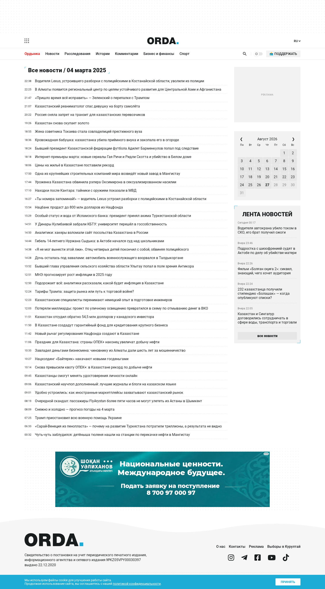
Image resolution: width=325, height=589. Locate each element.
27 (267, 185)
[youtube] (271, 559)
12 (259, 169)
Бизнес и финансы (158, 54)
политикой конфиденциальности (137, 583)
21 (276, 177)
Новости (52, 54)
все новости (267, 336)
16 (293, 169)
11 (250, 169)
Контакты (237, 546)
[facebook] (257, 559)
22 (284, 177)
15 (284, 169)
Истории (103, 54)
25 (250, 185)
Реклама (256, 546)
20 (267, 177)
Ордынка (32, 54)
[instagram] (231, 559)
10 (242, 169)
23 (293, 177)
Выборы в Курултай (283, 546)
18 (250, 177)
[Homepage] (163, 40)
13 (267, 169)
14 (276, 169)
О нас (220, 546)
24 (242, 185)
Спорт (184, 54)
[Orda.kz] (54, 550)
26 (259, 185)
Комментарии (126, 54)
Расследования (77, 54)
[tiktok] (286, 559)
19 (259, 177)
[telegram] (244, 559)
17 (242, 177)
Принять (288, 582)
